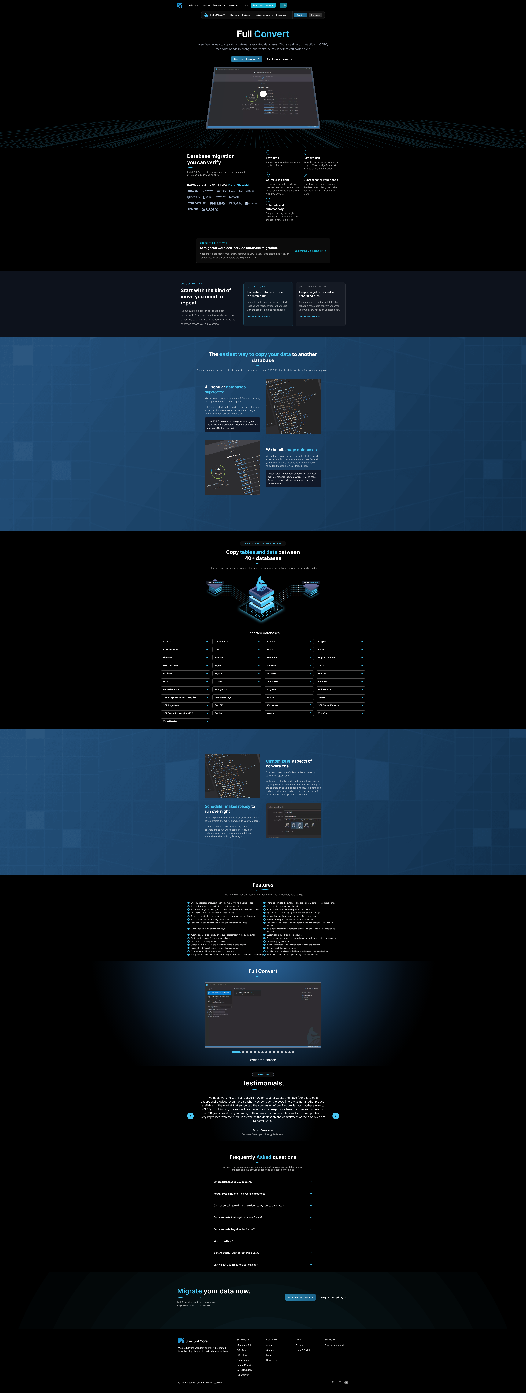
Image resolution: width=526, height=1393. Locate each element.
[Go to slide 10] (274, 1052)
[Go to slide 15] (293, 1052)
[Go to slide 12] (282, 1052)
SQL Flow (242, 1355)
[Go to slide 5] (255, 1052)
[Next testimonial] (335, 1116)
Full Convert (217, 14)
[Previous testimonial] (190, 1116)
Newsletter (272, 1360)
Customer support (334, 1345)
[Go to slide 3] (247, 1052)
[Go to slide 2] (243, 1052)
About (269, 1345)
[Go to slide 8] (266, 1052)
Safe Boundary (244, 1370)
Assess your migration (263, 5)
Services (206, 5)
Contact (270, 1350)
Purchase (315, 15)
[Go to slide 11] (278, 1052)
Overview (234, 15)
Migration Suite (245, 1345)
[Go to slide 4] (251, 1052)
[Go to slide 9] (270, 1052)
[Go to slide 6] (259, 1052)
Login (283, 5)
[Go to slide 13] (286, 1052)
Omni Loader (243, 1360)
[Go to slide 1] (236, 1052)
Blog (246, 5)
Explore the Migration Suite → (310, 250)
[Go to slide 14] (289, 1052)
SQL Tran (220, 428)
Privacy (299, 1345)
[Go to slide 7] (262, 1052)
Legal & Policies (304, 1350)
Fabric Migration (245, 1365)
